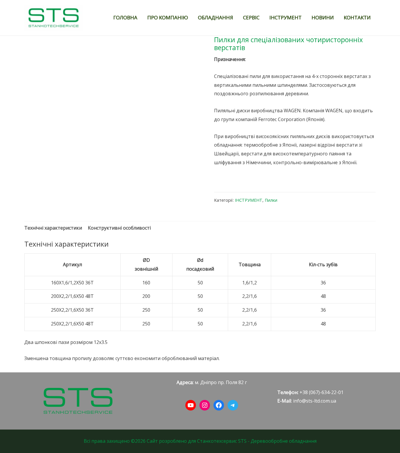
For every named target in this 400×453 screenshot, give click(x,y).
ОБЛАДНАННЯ (215, 17)
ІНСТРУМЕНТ (285, 17)
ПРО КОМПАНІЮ (167, 17)
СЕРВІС (251, 17)
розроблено (173, 441)
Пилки (271, 200)
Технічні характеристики (53, 228)
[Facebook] (218, 405)
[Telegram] (233, 405)
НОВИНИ (323, 17)
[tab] (53, 228)
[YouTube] (190, 405)
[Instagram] (204, 405)
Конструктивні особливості (119, 228)
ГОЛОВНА (125, 17)
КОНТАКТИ (357, 17)
